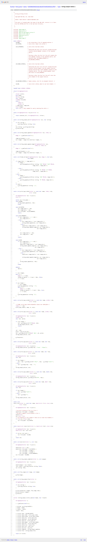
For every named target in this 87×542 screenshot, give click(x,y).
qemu (25, 6)
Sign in (84, 2)
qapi (59, 6)
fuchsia (12, 6)
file (38, 10)
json (84, 539)
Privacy (11, 540)
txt (81, 539)
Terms (15, 540)
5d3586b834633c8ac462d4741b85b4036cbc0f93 (41, 6)
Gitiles (8, 540)
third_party (19, 6)
